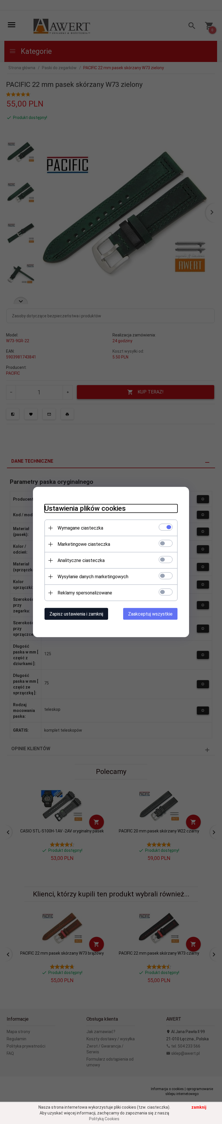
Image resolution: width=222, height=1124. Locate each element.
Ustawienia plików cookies (85, 508)
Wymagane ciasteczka (80, 528)
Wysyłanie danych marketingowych (93, 576)
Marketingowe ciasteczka (84, 544)
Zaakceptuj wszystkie (150, 614)
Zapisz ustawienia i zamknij (76, 614)
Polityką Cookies (104, 1118)
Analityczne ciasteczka (81, 560)
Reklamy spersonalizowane (85, 593)
